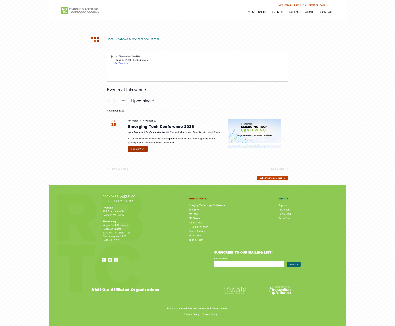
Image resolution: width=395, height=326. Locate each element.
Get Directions (121, 63)
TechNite (194, 209)
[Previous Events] (108, 101)
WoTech (193, 214)
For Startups (195, 222)
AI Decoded (195, 235)
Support (283, 205)
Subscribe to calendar (271, 178)
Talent (294, 12)
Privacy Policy (191, 314)
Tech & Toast (196, 239)
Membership (257, 12)
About (310, 12)
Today (123, 100)
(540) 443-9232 (111, 240)
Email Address (222, 258)
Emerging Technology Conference (207, 205)
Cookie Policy (209, 314)
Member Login (317, 5)
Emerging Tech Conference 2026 (161, 127)
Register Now (137, 149)
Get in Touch (285, 218)
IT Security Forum (198, 226)
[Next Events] (114, 101)
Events (277, 12)
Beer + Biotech (197, 231)
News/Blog (285, 5)
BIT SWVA (194, 218)
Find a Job (300, 5)
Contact (327, 12)
